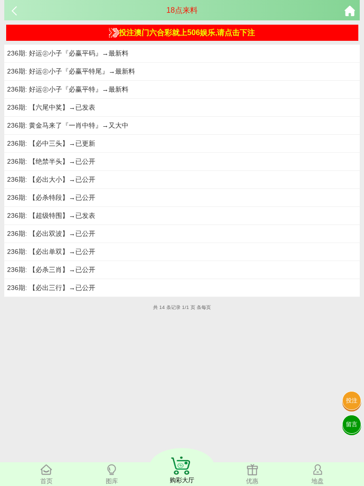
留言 (351, 424)
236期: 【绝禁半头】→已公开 (51, 161)
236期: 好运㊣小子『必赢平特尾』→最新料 (71, 71)
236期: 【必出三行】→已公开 (51, 287)
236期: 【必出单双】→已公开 (51, 251)
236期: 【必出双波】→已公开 (51, 233)
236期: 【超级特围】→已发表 (51, 215)
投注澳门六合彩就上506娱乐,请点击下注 (187, 32)
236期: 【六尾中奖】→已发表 (51, 107)
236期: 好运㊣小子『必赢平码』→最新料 (67, 53)
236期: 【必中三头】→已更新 (51, 143)
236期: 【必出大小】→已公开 (51, 179)
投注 (351, 400)
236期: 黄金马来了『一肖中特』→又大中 (67, 125)
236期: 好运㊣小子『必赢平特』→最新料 (67, 89)
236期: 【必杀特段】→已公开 (51, 197)
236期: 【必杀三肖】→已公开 (51, 269)
